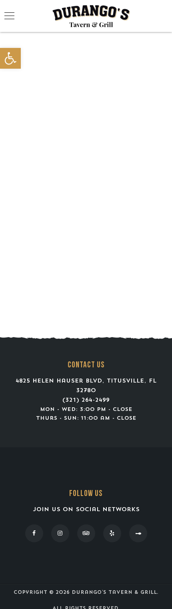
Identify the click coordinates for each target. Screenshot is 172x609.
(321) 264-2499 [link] (86, 400)
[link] (10, 58)
